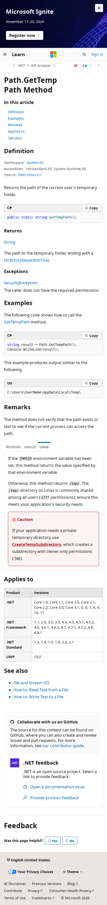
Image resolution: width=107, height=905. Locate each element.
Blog (71, 883)
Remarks (15, 124)
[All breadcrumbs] (8, 66)
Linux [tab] (44, 446)
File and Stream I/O (31, 683)
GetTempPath (17, 322)
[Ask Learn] (76, 66)
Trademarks (41, 898)
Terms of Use (15, 898)
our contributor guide (63, 745)
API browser (41, 65)
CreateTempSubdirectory (36, 544)
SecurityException (21, 283)
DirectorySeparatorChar (26, 260)
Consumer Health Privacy (70, 890)
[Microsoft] (53, 54)
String (9, 242)
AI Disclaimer (15, 883)
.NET (21, 65)
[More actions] (98, 66)
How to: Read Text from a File (40, 690)
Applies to (16, 131)
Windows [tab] (13, 446)
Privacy (34, 890)
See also (15, 138)
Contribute (13, 890)
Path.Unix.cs (28, 174)
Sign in (97, 54)
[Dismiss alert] (99, 8)
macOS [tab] (30, 446)
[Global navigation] (5, 54)
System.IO (35, 162)
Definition (16, 111)
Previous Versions (46, 883)
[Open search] (84, 54)
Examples (16, 118)
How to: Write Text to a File (38, 697)
